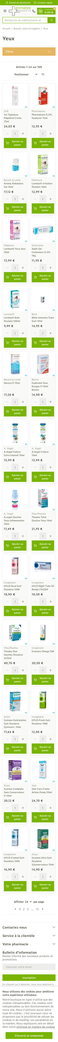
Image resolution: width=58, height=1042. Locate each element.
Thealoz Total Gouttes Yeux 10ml (42, 518)
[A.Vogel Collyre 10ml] (43, 433)
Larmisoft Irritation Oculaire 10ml (42, 185)
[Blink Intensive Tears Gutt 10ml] (43, 298)
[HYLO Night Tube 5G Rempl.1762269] (43, 567)
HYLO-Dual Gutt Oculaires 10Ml (12, 587)
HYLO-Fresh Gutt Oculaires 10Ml (41, 721)
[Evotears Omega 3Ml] (43, 632)
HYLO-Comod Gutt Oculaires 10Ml (14, 859)
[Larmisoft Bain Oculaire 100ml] (15, 298)
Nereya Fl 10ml (12, 382)
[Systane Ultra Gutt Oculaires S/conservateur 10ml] (43, 838)
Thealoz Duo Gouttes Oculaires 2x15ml (13, 655)
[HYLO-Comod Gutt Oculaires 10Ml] (15, 838)
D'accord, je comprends (29, 1035)
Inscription (29, 977)
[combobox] (25, 20)
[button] (29, 51)
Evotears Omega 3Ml (43, 651)
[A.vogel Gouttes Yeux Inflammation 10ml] (15, 498)
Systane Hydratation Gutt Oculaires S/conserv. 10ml (15, 723)
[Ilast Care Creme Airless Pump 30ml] (43, 770)
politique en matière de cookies (35, 1027)
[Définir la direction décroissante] (43, 74)
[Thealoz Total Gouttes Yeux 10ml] (43, 498)
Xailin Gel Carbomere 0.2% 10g (41, 252)
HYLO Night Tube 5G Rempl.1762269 (43, 587)
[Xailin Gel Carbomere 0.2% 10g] (43, 230)
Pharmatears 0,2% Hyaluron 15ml (42, 116)
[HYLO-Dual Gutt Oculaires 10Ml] (15, 567)
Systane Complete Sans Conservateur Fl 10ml (14, 792)
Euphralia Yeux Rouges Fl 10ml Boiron (40, 386)
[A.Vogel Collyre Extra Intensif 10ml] (15, 433)
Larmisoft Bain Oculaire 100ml (12, 319)
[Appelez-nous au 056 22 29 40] (33, 11)
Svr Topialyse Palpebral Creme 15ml (12, 118)
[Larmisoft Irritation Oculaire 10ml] (43, 164)
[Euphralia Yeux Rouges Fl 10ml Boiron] (43, 364)
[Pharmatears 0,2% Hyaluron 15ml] (43, 95)
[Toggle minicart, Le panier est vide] (40, 11)
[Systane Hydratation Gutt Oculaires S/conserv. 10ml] (15, 701)
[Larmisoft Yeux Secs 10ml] (15, 230)
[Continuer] (42, 909)
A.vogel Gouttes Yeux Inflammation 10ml (14, 520)
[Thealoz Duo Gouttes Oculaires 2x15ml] (15, 632)
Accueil (6, 28)
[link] (16, 909)
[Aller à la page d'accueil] (20, 11)
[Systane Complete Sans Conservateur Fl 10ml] (15, 770)
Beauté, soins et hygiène (26, 28)
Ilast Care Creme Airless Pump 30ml (42, 790)
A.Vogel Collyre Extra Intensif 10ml (14, 453)
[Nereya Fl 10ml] (15, 364)
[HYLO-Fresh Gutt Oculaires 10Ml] (43, 701)
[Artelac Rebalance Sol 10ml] (15, 164)
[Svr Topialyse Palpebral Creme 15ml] (15, 95)
